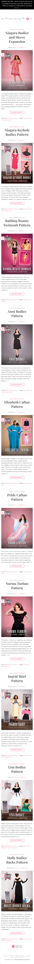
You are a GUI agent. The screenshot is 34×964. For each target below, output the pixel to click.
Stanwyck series (8, 392)
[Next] (20, 946)
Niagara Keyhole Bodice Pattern (17, 132)
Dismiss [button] (17, 8)
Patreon (11, 19)
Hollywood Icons (27, 299)
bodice (24, 118)
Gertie (24, 47)
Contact (28, 956)
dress (28, 846)
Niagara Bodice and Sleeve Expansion (17, 37)
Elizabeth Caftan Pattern (17, 404)
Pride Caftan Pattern (17, 497)
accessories (26, 664)
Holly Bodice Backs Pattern (17, 859)
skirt (2, 757)
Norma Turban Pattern (17, 585)
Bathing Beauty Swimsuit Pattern (17, 222)
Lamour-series (8, 120)
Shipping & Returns (20, 956)
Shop (6, 18)
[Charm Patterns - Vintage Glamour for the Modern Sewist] (30, 19)
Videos (15, 19)
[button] (27, 19)
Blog (19, 19)
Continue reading (17, 112)
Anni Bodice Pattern (17, 313)
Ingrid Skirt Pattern (17, 678)
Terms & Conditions (8, 956)
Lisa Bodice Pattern (17, 769)
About (23, 18)
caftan (24, 483)
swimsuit (3, 301)
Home (2, 19)
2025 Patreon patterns (17, 29)
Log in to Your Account (17, 957)
